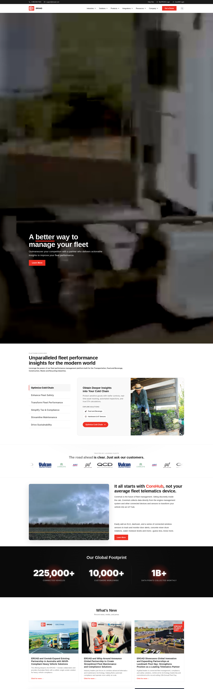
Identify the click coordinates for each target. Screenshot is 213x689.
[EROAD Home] (35, 8)
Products (114, 8)
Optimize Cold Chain (94, 424)
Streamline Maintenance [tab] (44, 417)
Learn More (37, 263)
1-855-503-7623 (36, 2)
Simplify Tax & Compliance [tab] (45, 410)
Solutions (102, 8)
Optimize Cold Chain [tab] (42, 387)
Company (152, 8)
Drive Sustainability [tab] (41, 424)
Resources (140, 8)
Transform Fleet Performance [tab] (47, 402)
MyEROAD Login (164, 2)
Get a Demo (169, 8)
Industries (90, 8)
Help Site (151, 2)
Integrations (126, 8)
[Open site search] (182, 8)
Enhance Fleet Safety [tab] (42, 395)
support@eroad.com (52, 2)
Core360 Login (179, 2)
